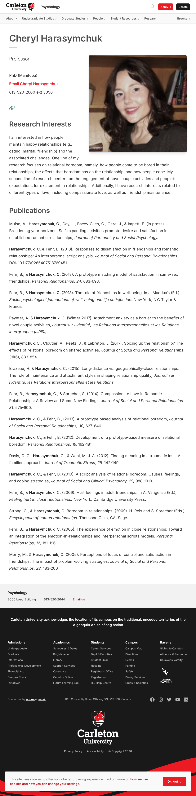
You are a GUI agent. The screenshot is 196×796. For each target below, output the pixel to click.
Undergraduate (17, 648)
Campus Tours (17, 677)
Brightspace (61, 654)
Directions (131, 654)
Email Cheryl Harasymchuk (34, 84)
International (16, 659)
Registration (98, 677)
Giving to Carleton (171, 648)
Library (57, 659)
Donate (183, 6)
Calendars (59, 671)
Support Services (64, 665)
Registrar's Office (102, 671)
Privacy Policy (73, 751)
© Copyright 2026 (120, 751)
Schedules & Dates (65, 648)
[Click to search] (152, 6)
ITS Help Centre (101, 682)
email (42, 699)
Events (129, 659)
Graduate (13, 654)
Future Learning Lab (66, 682)
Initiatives (14, 682)
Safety (129, 671)
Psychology (50, 7)
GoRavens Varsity (171, 659)
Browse (182, 18)
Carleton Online (63, 677)
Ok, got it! (174, 781)
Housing (96, 665)
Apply (164, 6)
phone (30, 699)
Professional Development (24, 665)
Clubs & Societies (136, 682)
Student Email (100, 659)
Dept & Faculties (101, 654)
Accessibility (95, 751)
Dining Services (135, 677)
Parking (130, 665)
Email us (79, 599)
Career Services (101, 648)
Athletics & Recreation (174, 654)
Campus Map (133, 648)
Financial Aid (16, 671)
